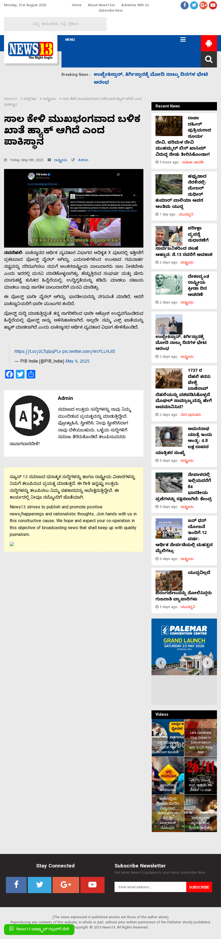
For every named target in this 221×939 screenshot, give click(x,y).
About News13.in (101, 6)
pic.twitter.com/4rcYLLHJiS (89, 352)
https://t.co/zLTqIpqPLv (38, 352)
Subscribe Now (111, 11)
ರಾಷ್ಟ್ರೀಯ (60, 160)
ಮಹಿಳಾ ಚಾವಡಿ (192, 163)
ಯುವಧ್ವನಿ (186, 215)
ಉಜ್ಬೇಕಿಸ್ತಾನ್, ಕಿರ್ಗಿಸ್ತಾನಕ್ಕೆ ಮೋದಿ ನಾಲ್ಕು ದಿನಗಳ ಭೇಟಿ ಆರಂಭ (181, 344)
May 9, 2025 (77, 362)
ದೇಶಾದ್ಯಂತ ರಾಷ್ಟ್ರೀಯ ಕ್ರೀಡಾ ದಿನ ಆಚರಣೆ (198, 286)
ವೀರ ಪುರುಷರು (191, 415)
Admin (83, 160)
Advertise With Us (135, 6)
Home (76, 6)
